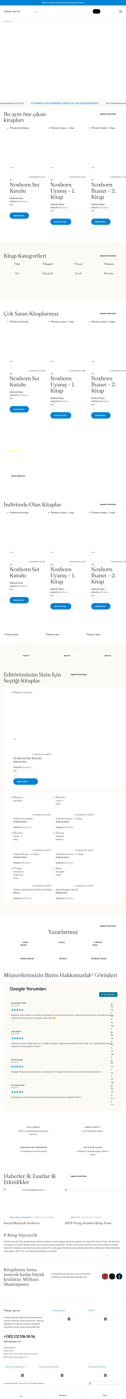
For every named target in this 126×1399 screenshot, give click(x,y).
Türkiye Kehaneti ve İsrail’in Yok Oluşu (32, 889)
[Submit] (96, 11)
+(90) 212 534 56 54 (19, 1336)
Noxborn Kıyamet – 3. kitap (69, 854)
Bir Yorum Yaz (109, 994)
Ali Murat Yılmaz (16, 198)
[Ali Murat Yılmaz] (98, 948)
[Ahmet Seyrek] (27, 948)
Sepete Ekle (18, 215)
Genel (17, 1217)
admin (51, 1217)
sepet (105, 1395)
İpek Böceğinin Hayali (67, 889)
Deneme (108, 273)
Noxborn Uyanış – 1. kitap (62, 190)
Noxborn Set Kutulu (24, 187)
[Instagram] (105, 1276)
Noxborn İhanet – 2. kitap (103, 190)
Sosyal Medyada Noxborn (22, 1223)
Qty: (11, 204)
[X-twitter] (112, 1276)
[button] (68, 1319)
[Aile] (17, 264)
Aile (17, 273)
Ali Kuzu (16, 892)
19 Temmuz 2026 (39, 1217)
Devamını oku (60, 222)
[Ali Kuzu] (63, 948)
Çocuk (78, 273)
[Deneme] (109, 264)
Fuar (78, 1217)
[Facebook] (119, 1276)
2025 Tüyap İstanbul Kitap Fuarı (88, 1223)
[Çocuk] (78, 264)
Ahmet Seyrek (27, 958)
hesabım (63, 1395)
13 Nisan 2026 (87, 1217)
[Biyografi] (48, 264)
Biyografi (48, 273)
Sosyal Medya (25, 1217)
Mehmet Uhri (61, 892)
